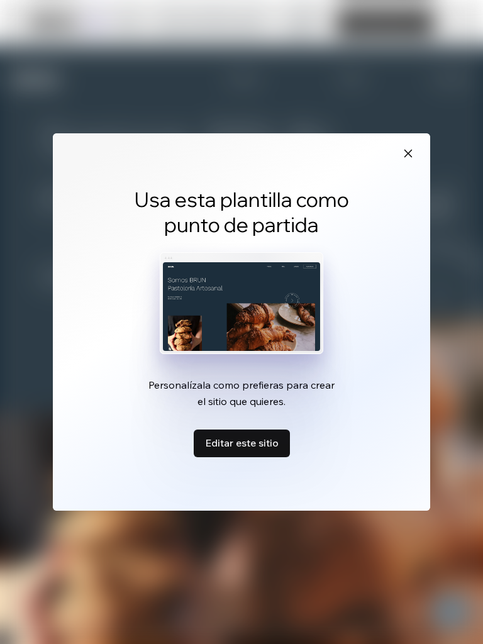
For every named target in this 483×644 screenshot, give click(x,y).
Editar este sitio (242, 442)
